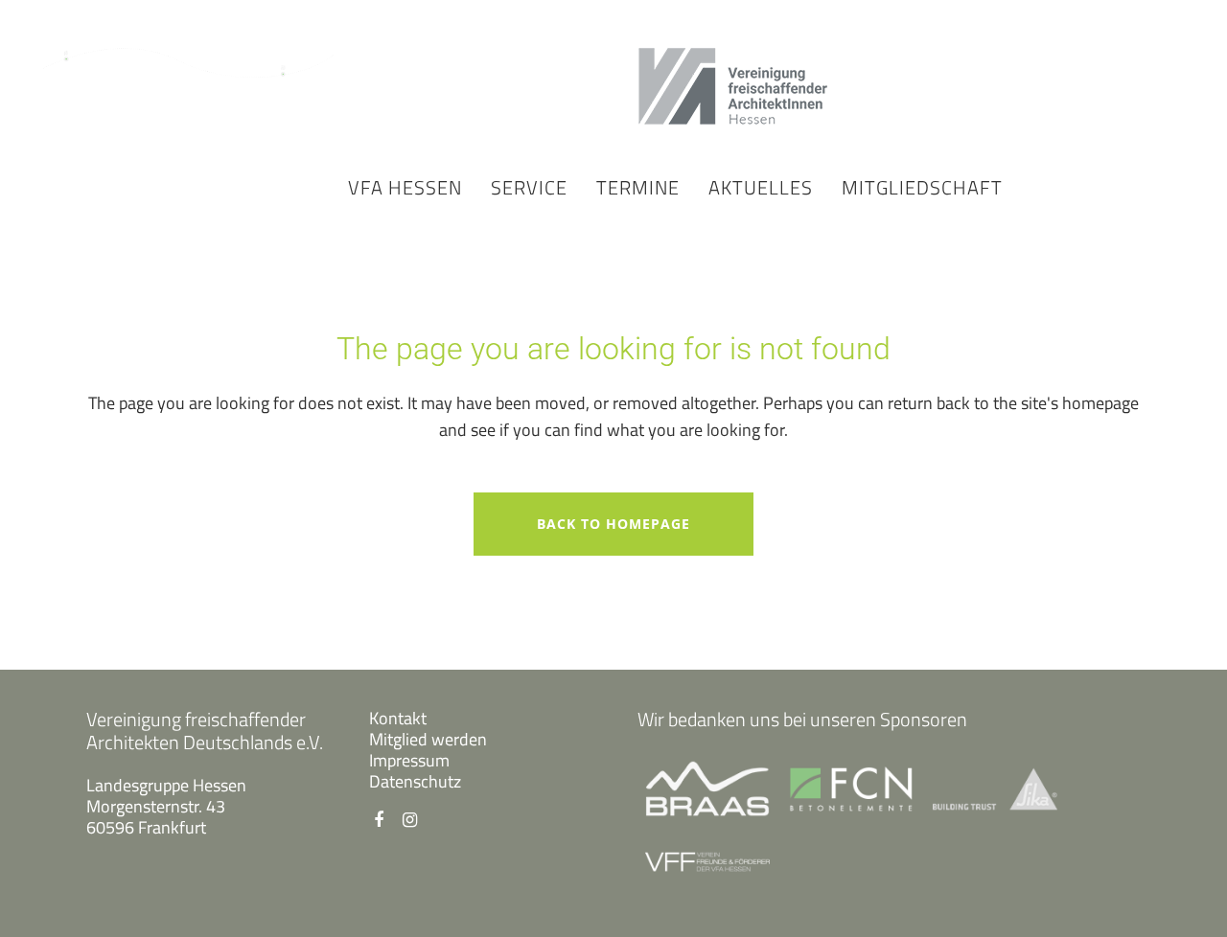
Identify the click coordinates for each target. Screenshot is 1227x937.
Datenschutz (415, 781)
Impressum (409, 760)
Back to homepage (613, 523)
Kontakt (398, 718)
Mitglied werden (428, 739)
